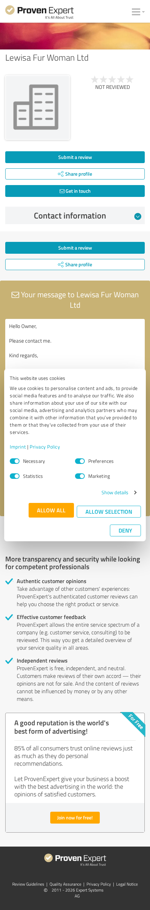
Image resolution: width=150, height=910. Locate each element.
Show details (115, 492)
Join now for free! (75, 817)
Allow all (51, 510)
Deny (125, 530)
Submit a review (75, 157)
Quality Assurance (65, 884)
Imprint (18, 446)
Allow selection (108, 511)
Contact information (70, 215)
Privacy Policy (45, 446)
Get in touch (78, 191)
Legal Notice (127, 884)
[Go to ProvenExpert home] (39, 13)
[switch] (80, 461)
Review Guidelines (28, 884)
